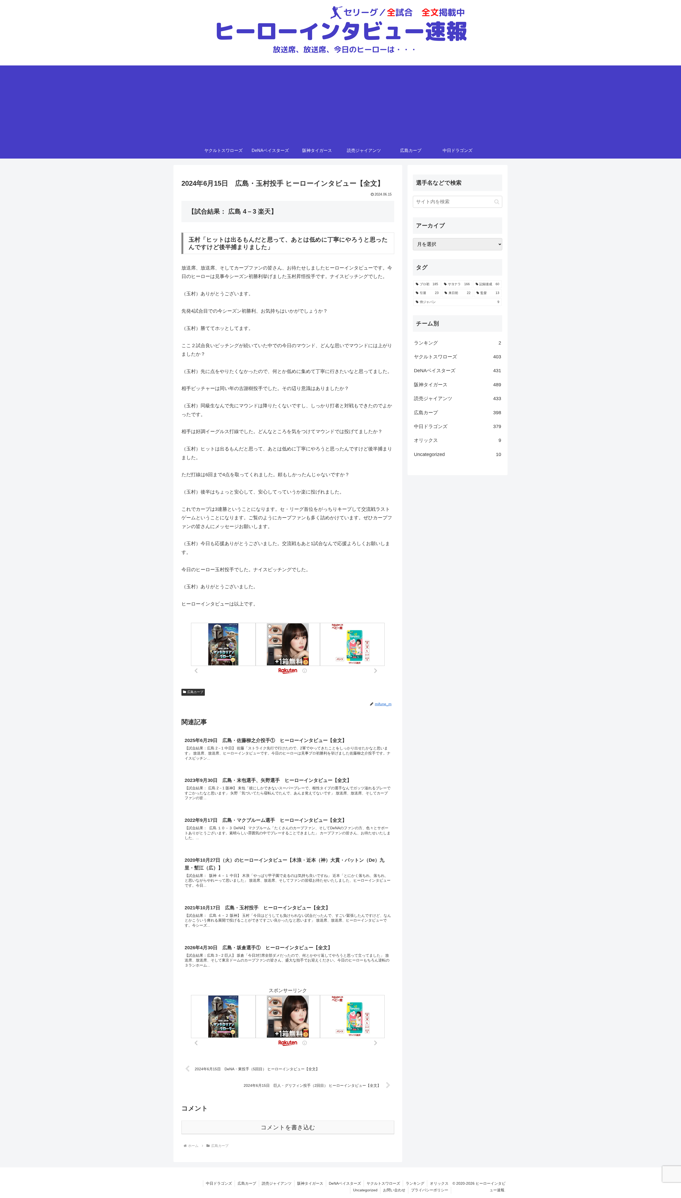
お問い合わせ (394, 1190)
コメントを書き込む (288, 1127)
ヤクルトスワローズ (383, 1183)
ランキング (415, 1183)
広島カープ (195, 692)
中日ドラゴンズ (219, 1183)
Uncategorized (365, 1190)
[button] (496, 202)
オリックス (439, 1183)
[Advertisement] (340, 102)
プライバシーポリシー (429, 1190)
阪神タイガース (310, 1183)
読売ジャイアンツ (277, 1183)
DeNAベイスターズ (345, 1183)
